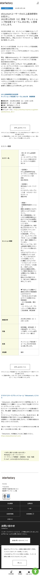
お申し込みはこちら (20, 128)
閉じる (20, 563)
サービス (10, 509)
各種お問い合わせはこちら (20, 540)
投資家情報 (10, 514)
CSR (30, 509)
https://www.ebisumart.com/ (11, 436)
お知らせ (10, 519)
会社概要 (10, 503)
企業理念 (30, 503)
